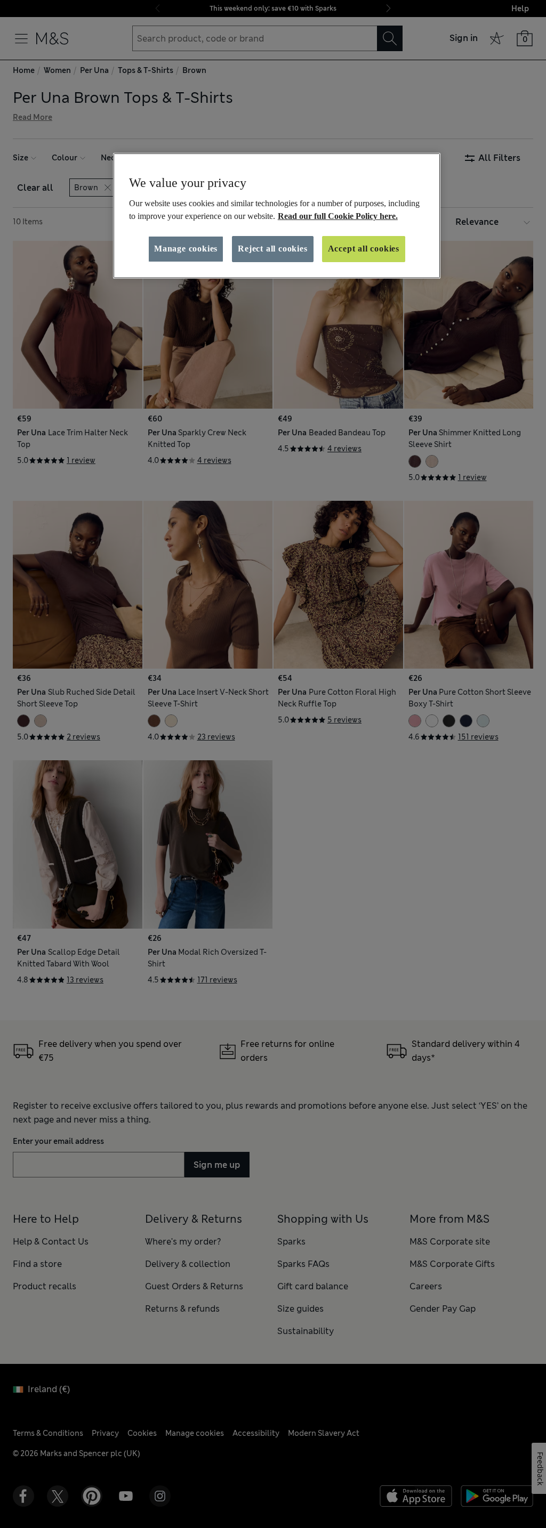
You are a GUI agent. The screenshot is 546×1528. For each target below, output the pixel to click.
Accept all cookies (363, 248)
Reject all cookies (272, 248)
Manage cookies (186, 248)
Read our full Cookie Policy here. (338, 216)
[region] (276, 216)
